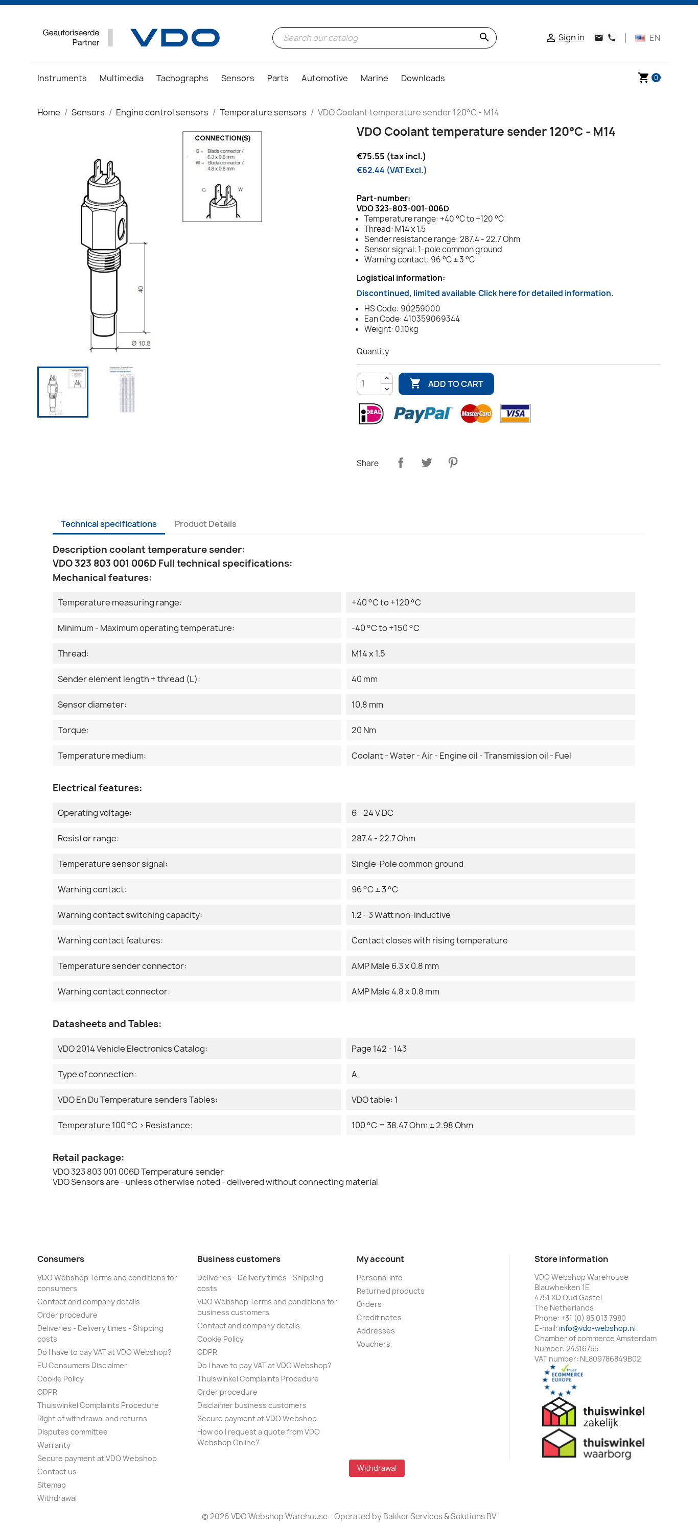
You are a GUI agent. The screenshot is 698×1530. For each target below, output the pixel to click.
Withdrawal (57, 1498)
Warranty (54, 1445)
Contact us (57, 1471)
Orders (369, 1304)
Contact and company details (88, 1301)
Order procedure (67, 1315)
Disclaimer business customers (252, 1405)
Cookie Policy (60, 1378)
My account (380, 1259)
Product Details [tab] (206, 523)
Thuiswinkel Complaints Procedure (98, 1405)
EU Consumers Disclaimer (82, 1365)
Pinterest (453, 462)
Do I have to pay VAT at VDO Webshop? (104, 1352)
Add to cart (446, 383)
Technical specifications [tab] (109, 523)
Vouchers (373, 1344)
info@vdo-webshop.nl (597, 1328)
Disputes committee (72, 1432)
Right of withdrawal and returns (92, 1418)
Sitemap (51, 1485)
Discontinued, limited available (485, 293)
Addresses (376, 1330)
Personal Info (380, 1277)
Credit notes (379, 1317)
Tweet (426, 462)
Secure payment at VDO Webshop (97, 1458)
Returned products (391, 1291)
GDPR (47, 1392)
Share (400, 462)
